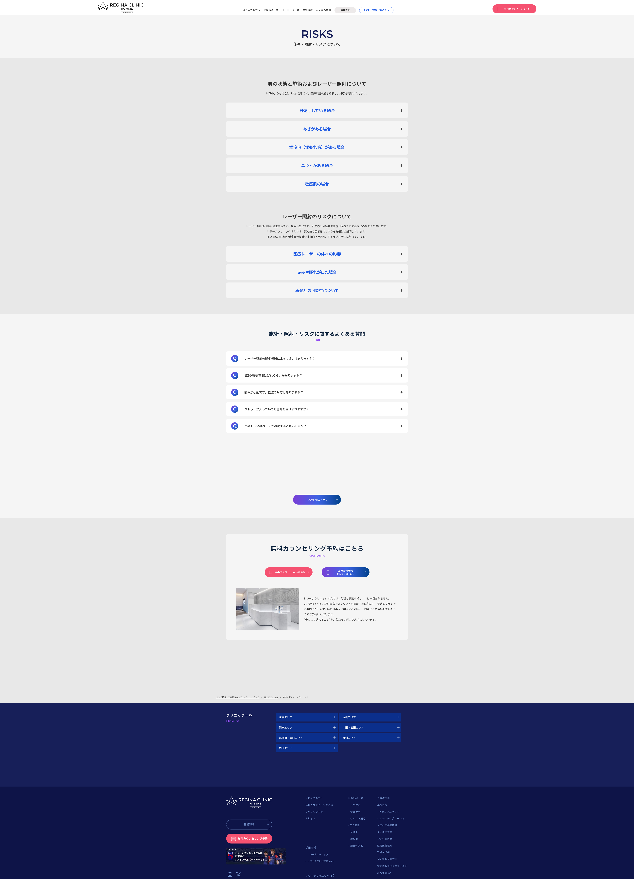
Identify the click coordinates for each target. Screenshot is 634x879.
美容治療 (308, 10)
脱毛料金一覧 (271, 10)
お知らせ (310, 818)
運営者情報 (383, 852)
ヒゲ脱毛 (355, 805)
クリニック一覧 (290, 10)
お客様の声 (383, 798)
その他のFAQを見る (317, 499)
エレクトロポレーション (393, 818)
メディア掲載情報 (387, 825)
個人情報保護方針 (387, 859)
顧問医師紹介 (384, 845)
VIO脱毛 (355, 825)
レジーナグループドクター (321, 861)
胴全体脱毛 (356, 845)
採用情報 (345, 10)
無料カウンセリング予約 (253, 838)
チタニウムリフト (389, 811)
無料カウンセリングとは (319, 805)
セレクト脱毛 (357, 818)
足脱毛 (354, 832)
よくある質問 (323, 10)
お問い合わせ (384, 838)
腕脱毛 (354, 838)
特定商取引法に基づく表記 (392, 865)
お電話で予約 (345, 572)
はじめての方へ (251, 10)
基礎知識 (249, 824)
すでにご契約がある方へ (376, 10)
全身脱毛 (355, 811)
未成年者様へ (384, 872)
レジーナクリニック (317, 854)
